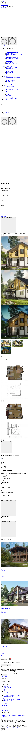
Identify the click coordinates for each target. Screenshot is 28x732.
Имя (15, 671)
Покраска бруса (10, 81)
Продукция (6, 85)
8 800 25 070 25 (4, 45)
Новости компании (11, 71)
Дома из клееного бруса (12, 52)
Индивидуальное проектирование (11, 699)
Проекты (5, 50)
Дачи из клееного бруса (12, 57)
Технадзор (8, 94)
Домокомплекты (10, 86)
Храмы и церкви (10, 84)
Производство (6, 76)
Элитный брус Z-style (8, 696)
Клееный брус (9, 88)
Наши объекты (10, 72)
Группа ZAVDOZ (7, 66)
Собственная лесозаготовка (13, 77)
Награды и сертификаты (12, 70)
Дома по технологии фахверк (10, 698)
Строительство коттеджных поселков (12, 701)
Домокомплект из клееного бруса (11, 695)
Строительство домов (8, 700)
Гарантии (8, 95)
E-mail (15, 673)
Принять (3, 729)
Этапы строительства (11, 98)
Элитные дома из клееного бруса (14, 55)
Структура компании (11, 67)
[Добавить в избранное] (1, 611)
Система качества (10, 80)
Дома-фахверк (9, 53)
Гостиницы (9, 61)
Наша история (9, 68)
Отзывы (8, 73)
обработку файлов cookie (13, 727)
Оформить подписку (5, 665)
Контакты (5, 99)
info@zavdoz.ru (4, 710)
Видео (7, 75)
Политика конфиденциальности (9, 715)
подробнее (3, 216)
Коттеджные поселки (11, 63)
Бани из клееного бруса (12, 58)
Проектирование (10, 91)
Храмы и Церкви (10, 62)
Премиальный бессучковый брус (14, 89)
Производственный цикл (12, 79)
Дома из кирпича (10, 59)
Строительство (10, 93)
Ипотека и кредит (10, 97)
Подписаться (4, 674)
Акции (5, 64)
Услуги (5, 90)
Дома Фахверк (9, 82)
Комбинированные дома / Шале (14, 54)
